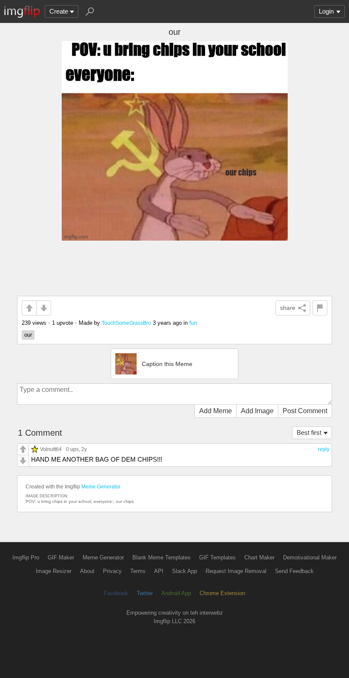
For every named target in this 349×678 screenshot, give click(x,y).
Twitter (145, 593)
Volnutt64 (51, 449)
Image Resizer (54, 571)
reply (323, 449)
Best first (309, 432)
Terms (138, 571)
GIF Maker (61, 557)
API (158, 571)
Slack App (184, 571)
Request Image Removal (236, 571)
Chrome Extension (222, 593)
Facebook (116, 593)
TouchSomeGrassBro (126, 323)
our (28, 335)
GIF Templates (217, 557)
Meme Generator (100, 487)
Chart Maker (259, 557)
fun (193, 323)
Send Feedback (294, 571)
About (87, 571)
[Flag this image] (319, 308)
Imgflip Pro (25, 557)
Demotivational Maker (310, 557)
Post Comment (305, 410)
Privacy (112, 571)
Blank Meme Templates (161, 557)
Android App (176, 593)
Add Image (257, 410)
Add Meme (215, 410)
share (287, 307)
